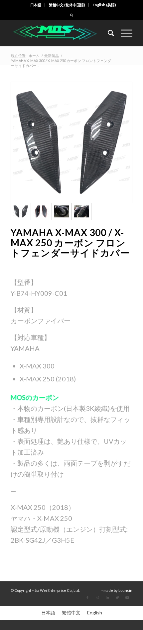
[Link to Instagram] (97, 597)
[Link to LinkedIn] (107, 597)
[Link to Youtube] (127, 597)
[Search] (107, 33)
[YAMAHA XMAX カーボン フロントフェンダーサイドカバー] (71, 142)
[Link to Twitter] (117, 597)
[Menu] (123, 33)
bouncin (125, 590)
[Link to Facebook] (87, 597)
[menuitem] (36, 5)
